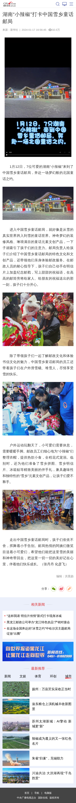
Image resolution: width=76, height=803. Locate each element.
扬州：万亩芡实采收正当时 (51, 689)
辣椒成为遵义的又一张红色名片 (51, 741)
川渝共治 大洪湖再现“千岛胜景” (51, 775)
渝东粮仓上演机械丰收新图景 (51, 706)
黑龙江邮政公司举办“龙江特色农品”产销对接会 (38, 622)
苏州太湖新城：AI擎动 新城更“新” (51, 723)
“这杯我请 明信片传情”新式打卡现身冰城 (34, 616)
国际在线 (9, 4)
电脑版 (48, 793)
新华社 (14, 29)
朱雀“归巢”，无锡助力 (47, 758)
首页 (26, 793)
